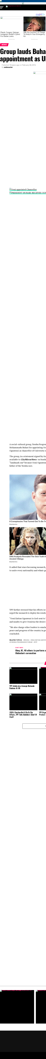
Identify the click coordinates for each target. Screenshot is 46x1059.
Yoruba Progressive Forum (21, 642)
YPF (36, 642)
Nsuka (26, 640)
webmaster (8, 67)
